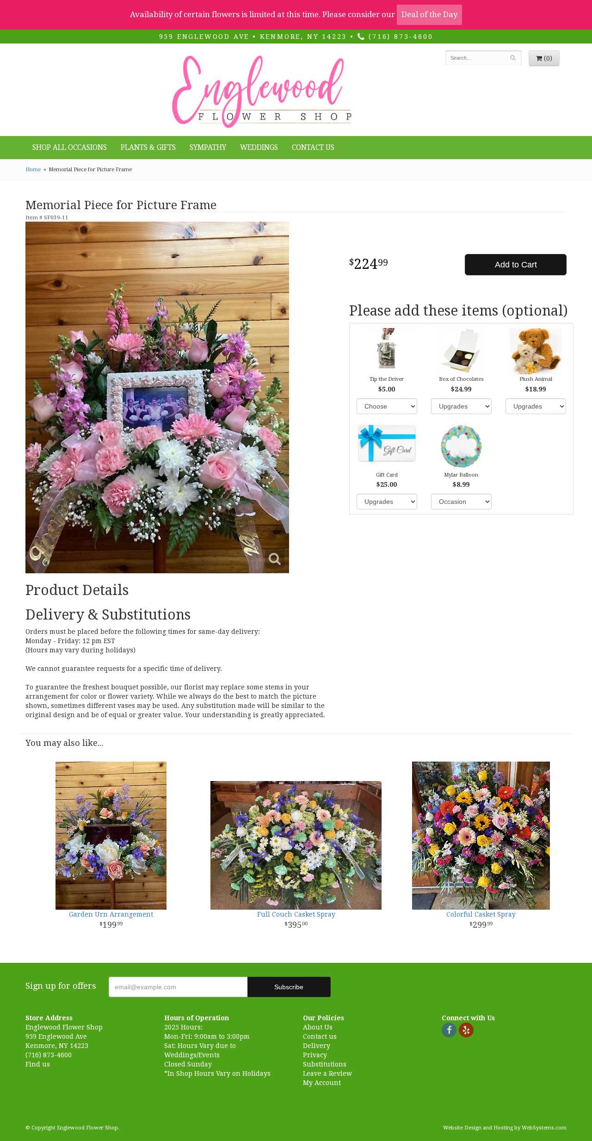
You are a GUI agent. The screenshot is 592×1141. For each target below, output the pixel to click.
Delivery (316, 1045)
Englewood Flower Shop (260, 92)
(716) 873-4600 (399, 36)
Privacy (315, 1055)
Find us (37, 1064)
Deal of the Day (429, 14)
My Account (322, 1082)
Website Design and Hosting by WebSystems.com (505, 1128)
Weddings (259, 147)
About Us (318, 1027)
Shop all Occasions (69, 147)
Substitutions (324, 1064)
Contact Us (313, 147)
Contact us (320, 1036)
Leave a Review (327, 1073)
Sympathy (208, 147)
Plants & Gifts (148, 147)
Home (33, 170)
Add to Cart (516, 264)
